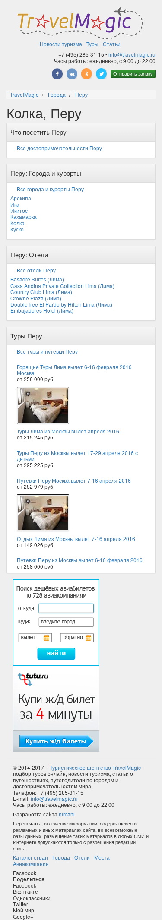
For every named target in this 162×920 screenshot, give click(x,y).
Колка (17, 223)
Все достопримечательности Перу (59, 148)
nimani (67, 814)
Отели (82, 857)
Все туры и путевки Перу (47, 351)
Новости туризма (61, 43)
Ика (14, 204)
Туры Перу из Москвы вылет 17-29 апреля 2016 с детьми (77, 455)
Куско (17, 229)
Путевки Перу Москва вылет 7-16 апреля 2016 (74, 480)
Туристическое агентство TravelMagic (95, 767)
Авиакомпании (31, 863)
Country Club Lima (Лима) (41, 291)
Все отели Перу (36, 270)
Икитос (19, 210)
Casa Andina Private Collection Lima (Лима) (62, 285)
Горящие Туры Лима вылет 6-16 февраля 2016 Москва (74, 369)
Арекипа (20, 198)
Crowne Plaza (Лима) (35, 298)
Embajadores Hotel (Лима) (41, 310)
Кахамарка (23, 216)
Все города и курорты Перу (50, 189)
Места (102, 857)
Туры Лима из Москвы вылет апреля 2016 (68, 431)
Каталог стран (30, 857)
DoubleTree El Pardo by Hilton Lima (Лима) (61, 304)
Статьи (112, 43)
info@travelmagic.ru (132, 54)
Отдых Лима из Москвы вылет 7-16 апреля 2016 (76, 538)
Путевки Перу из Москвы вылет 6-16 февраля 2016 (80, 559)
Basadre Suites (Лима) (37, 279)
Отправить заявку (133, 73)
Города (61, 857)
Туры (92, 43)
